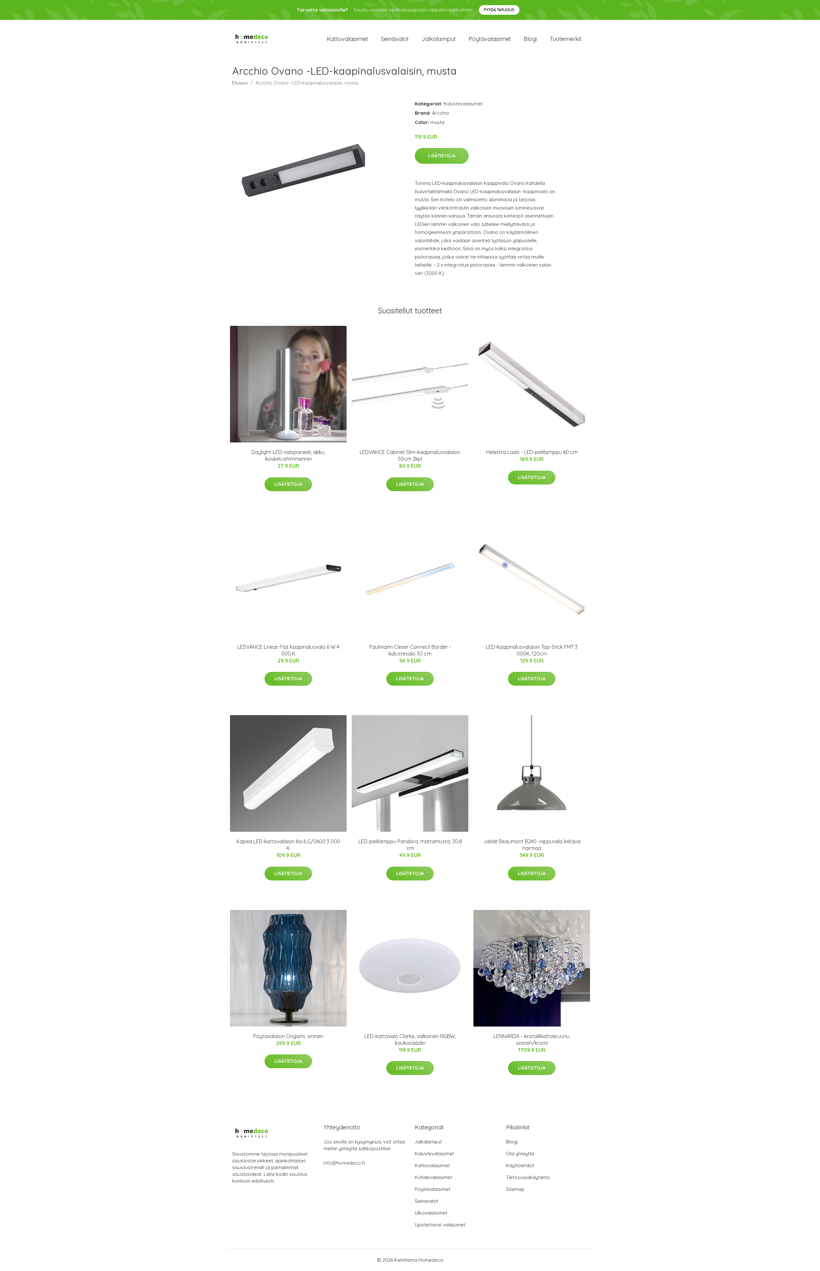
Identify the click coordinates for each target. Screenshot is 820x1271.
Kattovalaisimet (347, 39)
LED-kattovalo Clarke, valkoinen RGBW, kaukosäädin (410, 1039)
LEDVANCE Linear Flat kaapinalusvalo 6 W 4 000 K (288, 650)
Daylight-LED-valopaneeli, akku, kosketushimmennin (288, 455)
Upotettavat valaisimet (440, 1225)
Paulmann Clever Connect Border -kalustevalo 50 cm (410, 650)
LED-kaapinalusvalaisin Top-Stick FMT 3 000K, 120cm (532, 650)
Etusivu (240, 83)
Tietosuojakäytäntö (528, 1177)
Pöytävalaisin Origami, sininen (288, 1036)
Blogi (530, 39)
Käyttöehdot (520, 1165)
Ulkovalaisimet (431, 1213)
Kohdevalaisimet (433, 1177)
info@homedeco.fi (344, 1163)
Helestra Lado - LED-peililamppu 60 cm (532, 452)
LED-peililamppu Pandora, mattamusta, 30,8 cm (410, 844)
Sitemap (515, 1189)
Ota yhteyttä (520, 1154)
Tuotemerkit (565, 39)
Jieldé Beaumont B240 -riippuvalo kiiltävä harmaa (531, 844)
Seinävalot (395, 39)
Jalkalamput (439, 39)
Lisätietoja (441, 156)
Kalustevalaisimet (463, 104)
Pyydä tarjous (499, 9)
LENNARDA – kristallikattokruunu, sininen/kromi (532, 1039)
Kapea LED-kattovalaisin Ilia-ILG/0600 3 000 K (288, 844)
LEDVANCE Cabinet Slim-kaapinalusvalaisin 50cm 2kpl (410, 455)
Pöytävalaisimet (490, 39)
